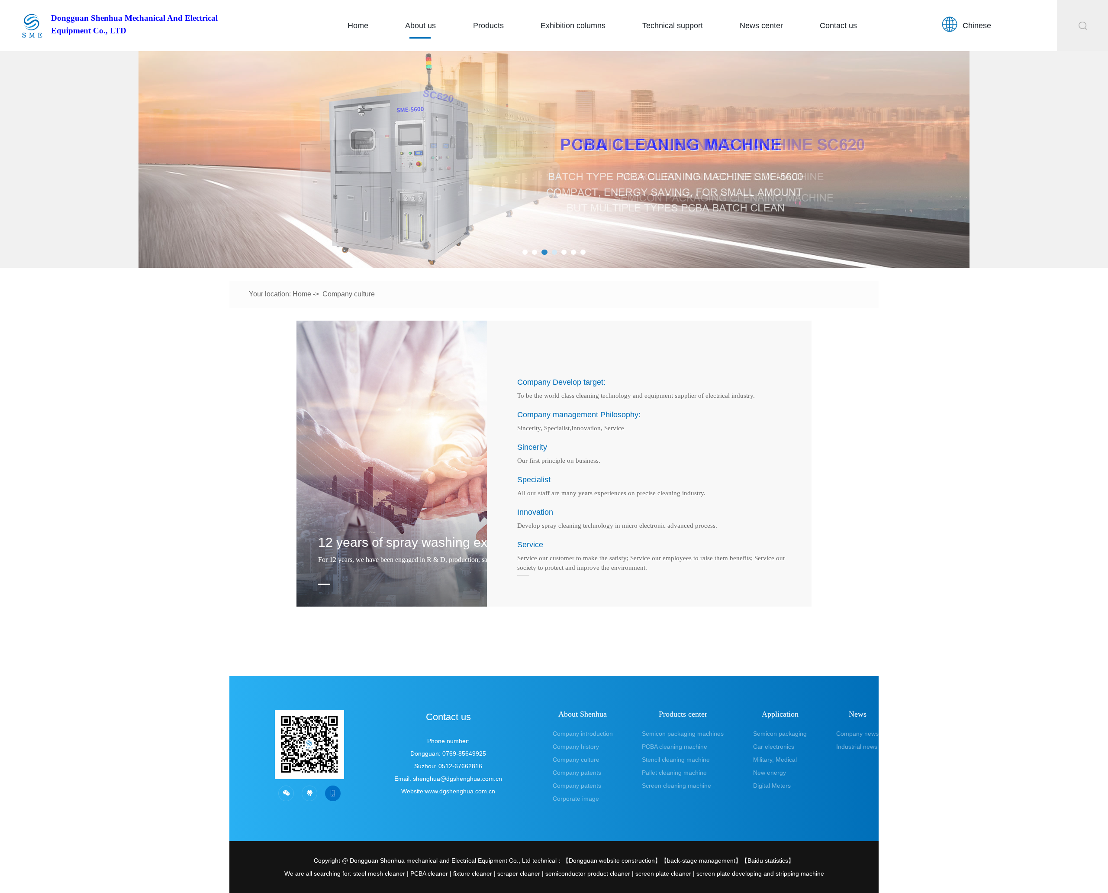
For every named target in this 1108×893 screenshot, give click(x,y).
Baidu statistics (767, 860)
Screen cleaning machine (676, 785)
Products (488, 25)
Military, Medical (775, 759)
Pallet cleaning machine (674, 772)
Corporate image (576, 798)
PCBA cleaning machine (674, 746)
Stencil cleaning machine (676, 759)
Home (358, 25)
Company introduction (583, 733)
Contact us (838, 25)
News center (761, 25)
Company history (576, 746)
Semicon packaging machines (683, 733)
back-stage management (701, 860)
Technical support (672, 25)
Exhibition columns (573, 25)
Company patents (577, 772)
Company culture (348, 294)
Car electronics (773, 746)
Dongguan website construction (612, 860)
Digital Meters (772, 785)
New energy (769, 772)
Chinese (977, 25)
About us (420, 25)
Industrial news (856, 746)
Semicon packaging (780, 733)
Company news (857, 733)
